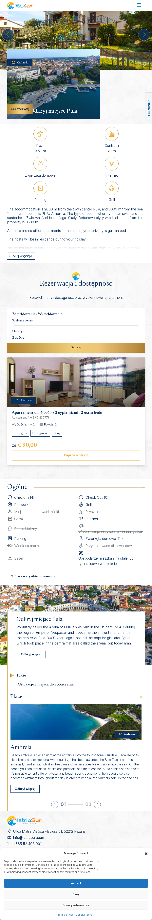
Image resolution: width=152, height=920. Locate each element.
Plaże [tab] (21, 676)
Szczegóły (20, 433)
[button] (146, 853)
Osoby (17, 331)
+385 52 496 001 (27, 844)
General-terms (84, 914)
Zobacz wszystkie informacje (33, 576)
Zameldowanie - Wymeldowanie (37, 314)
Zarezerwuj (19, 109)
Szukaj (76, 347)
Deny (76, 894)
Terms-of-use (66, 914)
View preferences (76, 905)
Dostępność (40, 433)
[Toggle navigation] (139, 5)
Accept (76, 883)
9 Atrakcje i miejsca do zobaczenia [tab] (45, 684)
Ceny (57, 433)
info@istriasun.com (28, 837)
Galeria (22, 62)
